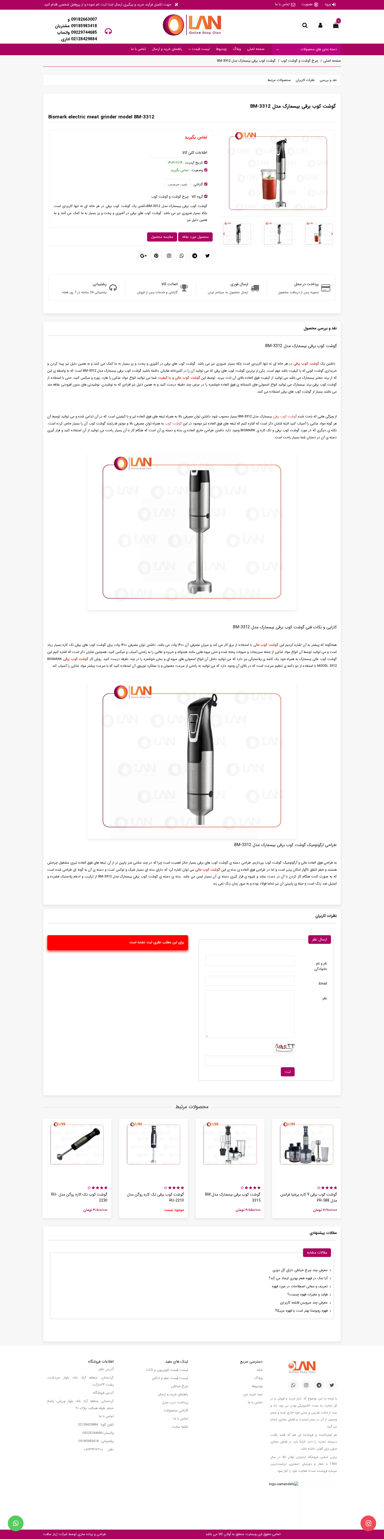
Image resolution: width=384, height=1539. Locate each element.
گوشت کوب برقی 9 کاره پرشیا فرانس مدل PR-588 (308, 1198)
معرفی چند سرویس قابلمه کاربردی (304, 1302)
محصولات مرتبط (279, 80)
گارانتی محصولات (176, 1410)
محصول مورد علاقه (195, 237)
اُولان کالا (224, 1534)
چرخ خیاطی (179, 1386)
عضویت (307, 4)
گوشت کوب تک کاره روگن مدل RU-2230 (79, 1198)
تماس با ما (282, 4)
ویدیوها (221, 49)
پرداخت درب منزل (175, 1402)
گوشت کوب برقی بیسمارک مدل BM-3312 (246, 61)
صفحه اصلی (256, 49)
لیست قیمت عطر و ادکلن (170, 1378)
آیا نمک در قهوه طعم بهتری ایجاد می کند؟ (298, 1278)
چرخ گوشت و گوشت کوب (299, 61)
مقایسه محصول (162, 237)
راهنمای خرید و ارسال (167, 49)
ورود (327, 4)
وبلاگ (237, 49)
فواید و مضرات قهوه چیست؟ (307, 1294)
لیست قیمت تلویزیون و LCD (167, 1370)
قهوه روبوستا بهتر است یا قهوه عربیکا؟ (301, 1310)
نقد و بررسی (328, 80)
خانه (260, 1370)
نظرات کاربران (305, 80)
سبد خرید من (253, 1394)
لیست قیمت (200, 49)
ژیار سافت (50, 1534)
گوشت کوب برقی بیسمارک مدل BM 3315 (232, 1198)
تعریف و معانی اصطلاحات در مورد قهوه (300, 1286)
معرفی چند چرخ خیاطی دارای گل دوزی (300, 1270)
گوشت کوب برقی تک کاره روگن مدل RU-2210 (155, 1198)
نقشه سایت (180, 1426)
